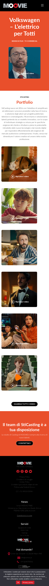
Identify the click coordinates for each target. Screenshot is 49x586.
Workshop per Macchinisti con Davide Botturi (24, 508)
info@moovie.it (26, 558)
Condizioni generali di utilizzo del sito (24, 485)
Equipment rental (24, 528)
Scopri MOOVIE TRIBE (24, 506)
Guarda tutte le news (24, 515)
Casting (24, 533)
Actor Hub (24, 530)
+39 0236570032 (26, 562)
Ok (18, 582)
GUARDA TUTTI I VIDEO (24, 404)
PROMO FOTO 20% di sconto (24, 511)
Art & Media (24, 535)
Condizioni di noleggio (25, 479)
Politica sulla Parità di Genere (24, 487)
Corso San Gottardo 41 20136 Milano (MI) (26, 554)
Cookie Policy (24, 482)
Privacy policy (28, 582)
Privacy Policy (24, 477)
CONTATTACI (25, 443)
